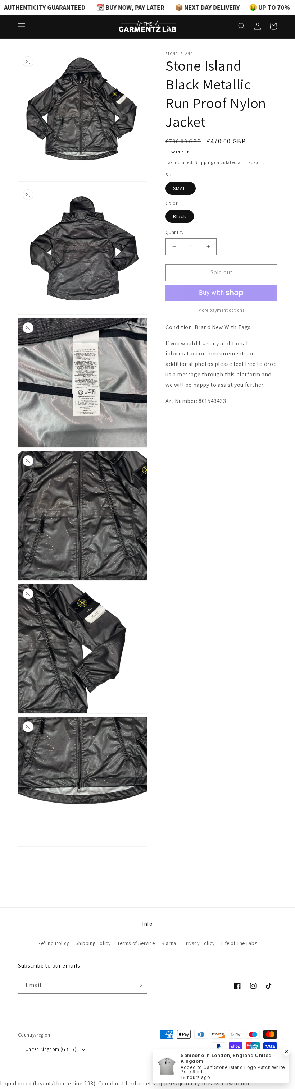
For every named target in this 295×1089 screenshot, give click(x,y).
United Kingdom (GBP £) (51, 1049)
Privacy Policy (198, 943)
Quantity (174, 232)
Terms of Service (136, 943)
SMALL (180, 188)
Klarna (169, 943)
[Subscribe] (139, 985)
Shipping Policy (93, 943)
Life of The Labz (239, 943)
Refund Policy (53, 943)
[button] (22, 26)
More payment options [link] (221, 310)
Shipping (204, 162)
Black (179, 216)
